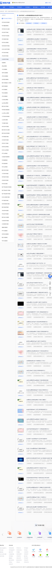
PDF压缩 (36, 23)
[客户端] (50, 276)
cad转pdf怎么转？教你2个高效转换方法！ (35, 87)
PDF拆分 (10, 562)
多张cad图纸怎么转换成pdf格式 (39, 73)
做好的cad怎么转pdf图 (38, 512)
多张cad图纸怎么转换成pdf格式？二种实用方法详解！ (38, 68)
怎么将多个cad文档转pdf (38, 443)
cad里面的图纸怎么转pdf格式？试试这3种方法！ (37, 39)
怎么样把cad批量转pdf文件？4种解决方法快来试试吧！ (38, 487)
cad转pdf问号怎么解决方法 (38, 492)
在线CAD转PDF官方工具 (13, 11)
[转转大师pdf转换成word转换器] (5, 3)
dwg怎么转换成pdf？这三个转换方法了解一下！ (37, 146)
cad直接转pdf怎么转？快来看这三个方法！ (36, 360)
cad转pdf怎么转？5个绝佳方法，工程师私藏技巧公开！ (38, 175)
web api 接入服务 (3, 554)
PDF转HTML (26, 562)
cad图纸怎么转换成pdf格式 (38, 404)
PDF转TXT (11, 564)
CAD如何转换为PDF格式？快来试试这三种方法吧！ (38, 477)
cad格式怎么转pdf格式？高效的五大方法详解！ (37, 243)
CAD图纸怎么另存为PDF (38, 219)
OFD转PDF (26, 554)
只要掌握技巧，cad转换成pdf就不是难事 (39, 297)
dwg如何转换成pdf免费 (38, 190)
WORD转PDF (19, 554)
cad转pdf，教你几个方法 (38, 93)
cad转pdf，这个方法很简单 (38, 307)
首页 (4, 7)
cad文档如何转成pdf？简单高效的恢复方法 (39, 317)
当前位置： (2, 11)
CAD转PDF (29, 34)
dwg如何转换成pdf (47, 190)
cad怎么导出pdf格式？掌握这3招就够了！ (35, 253)
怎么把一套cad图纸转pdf (38, 453)
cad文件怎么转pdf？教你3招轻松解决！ (35, 224)
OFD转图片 (11, 556)
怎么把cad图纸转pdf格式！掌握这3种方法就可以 (37, 292)
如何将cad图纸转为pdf (38, 346)
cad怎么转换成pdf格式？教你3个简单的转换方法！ (37, 331)
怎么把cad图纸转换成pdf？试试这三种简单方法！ (37, 390)
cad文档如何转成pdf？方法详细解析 (39, 463)
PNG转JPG (26, 560)
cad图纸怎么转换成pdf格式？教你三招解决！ (36, 399)
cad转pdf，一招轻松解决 (38, 229)
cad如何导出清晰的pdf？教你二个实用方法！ (36, 497)
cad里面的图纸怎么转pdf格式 (39, 44)
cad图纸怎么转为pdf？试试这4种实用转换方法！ (37, 321)
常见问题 (1, 550)
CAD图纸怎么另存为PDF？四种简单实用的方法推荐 (38, 214)
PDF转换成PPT (12, 550)
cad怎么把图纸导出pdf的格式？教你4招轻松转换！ (37, 380)
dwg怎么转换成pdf (47, 63)
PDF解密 (18, 552)
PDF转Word (29, 23)
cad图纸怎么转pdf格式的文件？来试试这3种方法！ (37, 351)
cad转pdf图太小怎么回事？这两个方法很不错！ (37, 302)
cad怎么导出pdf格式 (37, 258)
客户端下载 (2, 556)
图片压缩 (25, 556)
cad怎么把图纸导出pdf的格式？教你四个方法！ (37, 419)
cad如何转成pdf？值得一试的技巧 (39, 268)
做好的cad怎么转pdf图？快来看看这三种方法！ (37, 506)
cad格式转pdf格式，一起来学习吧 (39, 482)
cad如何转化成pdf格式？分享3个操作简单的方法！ (37, 165)
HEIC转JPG (19, 558)
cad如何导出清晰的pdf (38, 502)
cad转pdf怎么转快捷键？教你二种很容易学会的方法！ (38, 107)
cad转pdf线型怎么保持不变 (38, 473)
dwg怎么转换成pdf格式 (38, 63)
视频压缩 (10, 558)
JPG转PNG (19, 556)
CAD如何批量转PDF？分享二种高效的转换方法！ (37, 312)
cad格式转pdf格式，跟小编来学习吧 (39, 54)
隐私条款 (1, 552)
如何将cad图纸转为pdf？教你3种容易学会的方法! (37, 78)
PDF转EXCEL (19, 550)
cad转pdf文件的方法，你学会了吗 (39, 112)
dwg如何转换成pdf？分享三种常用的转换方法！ (37, 409)
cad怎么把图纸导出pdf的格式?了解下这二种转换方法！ (38, 156)
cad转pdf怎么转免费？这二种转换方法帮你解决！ (37, 117)
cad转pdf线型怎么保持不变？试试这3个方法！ (36, 467)
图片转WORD (11, 560)
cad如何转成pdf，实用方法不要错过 (39, 132)
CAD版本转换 (11, 554)
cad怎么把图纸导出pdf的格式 (39, 102)
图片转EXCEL (19, 560)
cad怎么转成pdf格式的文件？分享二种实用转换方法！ (38, 136)
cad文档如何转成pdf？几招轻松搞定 (39, 34)
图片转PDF (11, 552)
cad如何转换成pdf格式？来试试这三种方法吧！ (37, 48)
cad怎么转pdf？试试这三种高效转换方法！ (36, 370)
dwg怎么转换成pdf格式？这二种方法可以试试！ (37, 58)
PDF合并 (43, 23)
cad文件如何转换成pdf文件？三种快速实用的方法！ (38, 429)
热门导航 (49, 2)
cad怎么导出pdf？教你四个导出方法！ (35, 282)
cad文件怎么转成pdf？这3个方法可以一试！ (36, 263)
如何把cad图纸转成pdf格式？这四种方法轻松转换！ (38, 204)
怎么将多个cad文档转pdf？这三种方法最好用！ (37, 438)
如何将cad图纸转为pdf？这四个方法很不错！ (36, 341)
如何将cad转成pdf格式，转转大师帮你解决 (39, 122)
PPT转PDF (26, 558)
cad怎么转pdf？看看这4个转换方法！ (34, 234)
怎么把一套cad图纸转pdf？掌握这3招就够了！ (36, 448)
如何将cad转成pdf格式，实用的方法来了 (39, 141)
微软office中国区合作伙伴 (19, 2)
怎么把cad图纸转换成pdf (38, 395)
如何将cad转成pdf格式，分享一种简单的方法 (39, 83)
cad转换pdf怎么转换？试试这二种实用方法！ (36, 126)
